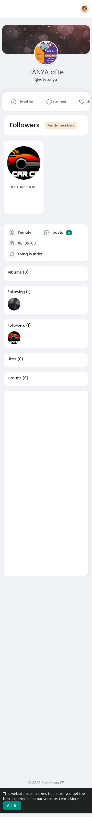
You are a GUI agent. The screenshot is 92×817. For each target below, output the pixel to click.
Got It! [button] (12, 805)
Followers (16, 325)
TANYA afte (46, 72)
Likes (12, 359)
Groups (14, 378)
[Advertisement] (46, 437)
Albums (15, 272)
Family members (61, 125)
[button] (84, 9)
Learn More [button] (69, 798)
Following (16, 292)
